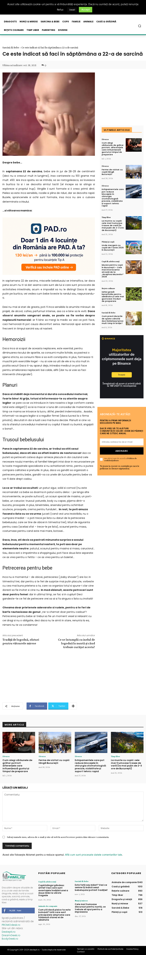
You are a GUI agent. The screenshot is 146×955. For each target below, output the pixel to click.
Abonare (121, 451)
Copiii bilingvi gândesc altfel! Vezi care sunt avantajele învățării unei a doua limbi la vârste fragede (53, 890)
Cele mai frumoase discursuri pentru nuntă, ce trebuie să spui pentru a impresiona (90, 908)
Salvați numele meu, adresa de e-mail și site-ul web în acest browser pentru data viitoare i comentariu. (58, 837)
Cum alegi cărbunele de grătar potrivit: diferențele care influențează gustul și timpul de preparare (113, 148)
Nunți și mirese (81, 901)
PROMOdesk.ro (11, 925)
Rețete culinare (108, 288)
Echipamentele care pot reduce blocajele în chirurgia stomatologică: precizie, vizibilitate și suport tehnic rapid (113, 197)
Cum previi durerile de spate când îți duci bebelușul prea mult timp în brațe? (112, 320)
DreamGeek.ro (11, 935)
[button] (140, 26)
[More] (73, 706)
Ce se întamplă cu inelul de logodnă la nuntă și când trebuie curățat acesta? (76, 643)
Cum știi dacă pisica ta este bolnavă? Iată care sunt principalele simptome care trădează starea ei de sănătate (54, 915)
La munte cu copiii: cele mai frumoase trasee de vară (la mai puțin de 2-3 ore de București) (113, 225)
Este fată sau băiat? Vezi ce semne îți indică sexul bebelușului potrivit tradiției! (91, 887)
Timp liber (106, 217)
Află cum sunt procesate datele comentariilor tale (93, 854)
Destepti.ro (8, 932)
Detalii (72, 10)
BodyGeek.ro (10, 938)
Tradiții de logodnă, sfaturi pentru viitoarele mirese (20, 641)
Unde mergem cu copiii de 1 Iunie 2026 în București (113, 247)
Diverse (105, 139)
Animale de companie (47, 906)
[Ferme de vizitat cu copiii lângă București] (134, 172)
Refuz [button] (60, 9)
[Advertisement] (48, 675)
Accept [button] (85, 9)
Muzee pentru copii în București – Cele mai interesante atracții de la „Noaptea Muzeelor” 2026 (113, 271)
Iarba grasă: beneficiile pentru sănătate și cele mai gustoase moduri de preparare (113, 296)
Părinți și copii (108, 242)
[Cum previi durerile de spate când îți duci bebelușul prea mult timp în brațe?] (134, 318)
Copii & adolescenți (110, 261)
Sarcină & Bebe (10, 47)
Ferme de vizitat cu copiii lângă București (112, 172)
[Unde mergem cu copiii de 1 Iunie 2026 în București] (134, 247)
